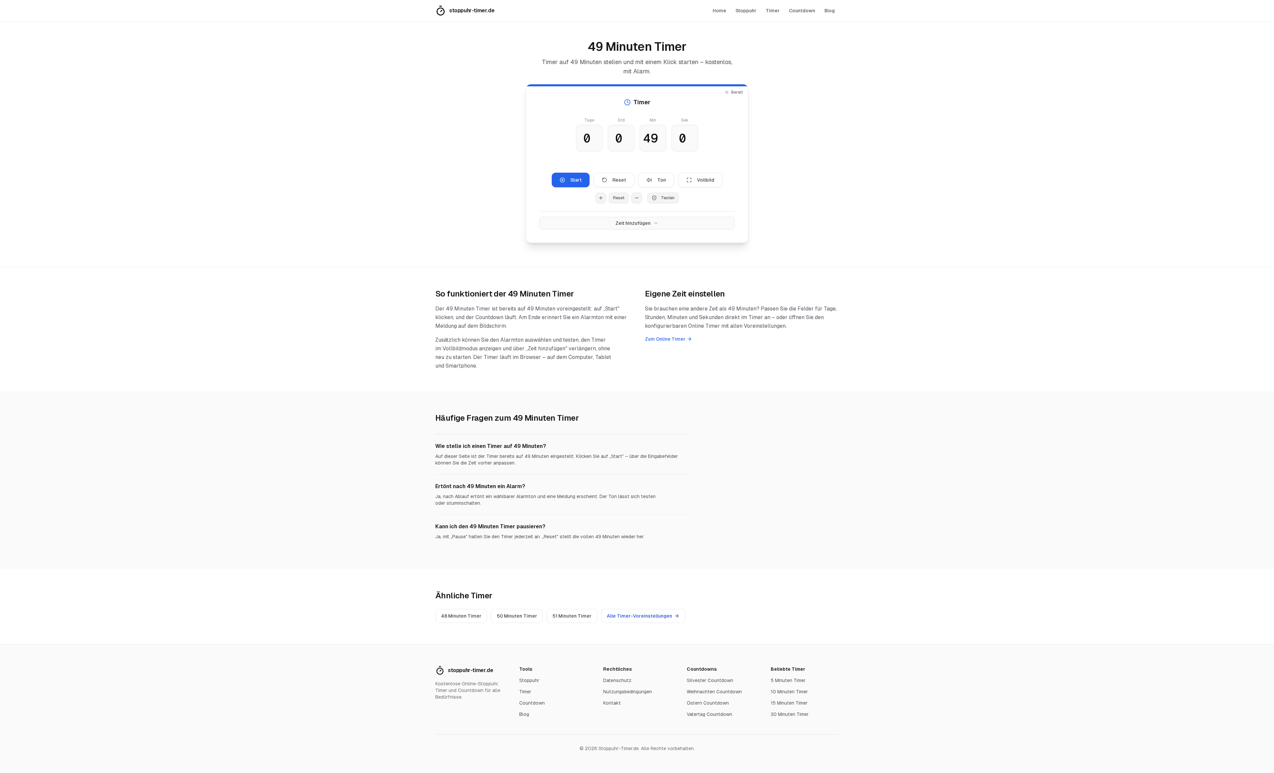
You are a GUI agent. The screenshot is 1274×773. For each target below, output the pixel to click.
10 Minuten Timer (789, 691)
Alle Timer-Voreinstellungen (639, 616)
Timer (773, 10)
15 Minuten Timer (789, 703)
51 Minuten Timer (572, 616)
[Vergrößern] (601, 198)
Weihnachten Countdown (714, 691)
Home (719, 10)
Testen (667, 198)
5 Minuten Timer (788, 680)
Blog (829, 10)
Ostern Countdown (708, 703)
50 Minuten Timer (517, 616)
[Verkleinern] (636, 198)
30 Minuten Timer (790, 714)
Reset (619, 180)
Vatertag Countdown (709, 714)
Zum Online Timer (665, 339)
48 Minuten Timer (461, 616)
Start (576, 180)
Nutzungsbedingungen (627, 691)
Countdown (802, 10)
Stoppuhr (746, 10)
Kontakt (612, 703)
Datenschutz (617, 680)
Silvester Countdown (710, 680)
